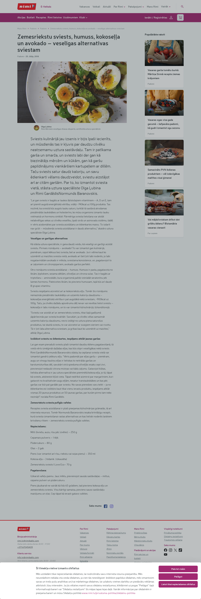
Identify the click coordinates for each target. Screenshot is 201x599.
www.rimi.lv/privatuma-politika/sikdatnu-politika (108, 592)
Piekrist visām (178, 568)
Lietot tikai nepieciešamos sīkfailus (178, 584)
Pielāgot (178, 576)
